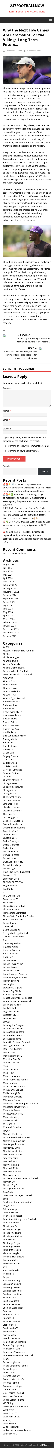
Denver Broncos (11, 851)
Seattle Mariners (11, 1300)
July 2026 (7, 567)
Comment (8, 388)
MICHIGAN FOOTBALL (14, 1086)
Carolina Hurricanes (12, 769)
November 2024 (11, 591)
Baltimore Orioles (11, 701)
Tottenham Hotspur (12, 1386)
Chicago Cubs (9, 793)
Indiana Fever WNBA (13, 963)
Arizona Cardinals (11, 664)
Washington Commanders (15, 1406)
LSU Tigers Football (12, 1048)
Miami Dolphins (10, 1069)
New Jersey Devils (11, 1147)
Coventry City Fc (11, 831)
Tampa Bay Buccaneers (14, 1341)
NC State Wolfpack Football (16, 1137)
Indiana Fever (9, 960)
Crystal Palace (10, 837)
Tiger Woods (9, 1372)
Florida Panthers (11, 909)
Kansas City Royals (12, 994)
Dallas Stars (9, 848)
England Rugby (10, 885)
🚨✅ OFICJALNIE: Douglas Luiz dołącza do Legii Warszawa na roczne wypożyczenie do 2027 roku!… (26, 525)
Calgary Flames (10, 756)
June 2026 (8, 571)
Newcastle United (11, 1175)
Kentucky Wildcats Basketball (17, 1001)
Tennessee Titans (11, 1348)
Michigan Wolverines (13, 1089)
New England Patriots (13, 1144)
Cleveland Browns (11, 807)
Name (6, 410)
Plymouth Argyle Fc (12, 1253)
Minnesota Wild (10, 1120)
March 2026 (9, 581)
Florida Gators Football (14, 906)
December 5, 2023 (14, 50)
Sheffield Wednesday (13, 1307)
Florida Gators (10, 902)
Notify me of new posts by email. (23, 450)
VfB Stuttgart (9, 1403)
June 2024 (8, 608)
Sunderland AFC (10, 1328)
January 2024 (9, 625)
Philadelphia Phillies (12, 1236)
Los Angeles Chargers (13, 1025)
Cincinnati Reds (10, 803)
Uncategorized (10, 1389)
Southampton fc (11, 1314)
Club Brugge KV (10, 817)
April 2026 (8, 578)
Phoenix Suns (9, 1239)
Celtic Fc (7, 776)
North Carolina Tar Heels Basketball (20, 1178)
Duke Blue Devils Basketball (16, 871)
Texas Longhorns (11, 1362)
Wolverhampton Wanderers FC (18, 1430)
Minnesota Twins (11, 1110)
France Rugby (9, 923)
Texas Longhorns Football (15, 1365)
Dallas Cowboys (11, 841)
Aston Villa (8, 677)
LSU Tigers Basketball (13, 1045)
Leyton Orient (9, 1018)
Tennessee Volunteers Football (18, 1355)
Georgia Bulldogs (11, 929)
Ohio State (8, 1192)
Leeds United (9, 1008)
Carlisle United (10, 762)
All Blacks (7, 654)
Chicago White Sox (12, 796)
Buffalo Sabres (10, 746)
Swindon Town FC (12, 1338)
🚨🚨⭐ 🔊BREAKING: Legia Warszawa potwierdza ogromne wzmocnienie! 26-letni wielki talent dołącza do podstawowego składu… (27, 488)
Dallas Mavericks (11, 844)
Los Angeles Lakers (12, 1035)
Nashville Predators (12, 1134)
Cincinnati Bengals (12, 800)
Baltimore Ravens (11, 705)
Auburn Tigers (9, 694)
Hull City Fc (8, 957)
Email (6, 419)
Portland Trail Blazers (13, 1256)
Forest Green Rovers (13, 919)
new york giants (10, 1157)
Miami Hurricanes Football (15, 1079)
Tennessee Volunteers (14, 1352)
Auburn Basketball (12, 691)
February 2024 (10, 622)
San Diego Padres (11, 1287)
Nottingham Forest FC (14, 1188)
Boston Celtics (10, 722)
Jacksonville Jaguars (12, 987)
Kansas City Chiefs (12, 991)
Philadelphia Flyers (12, 1232)
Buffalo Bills (9, 742)
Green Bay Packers (12, 943)
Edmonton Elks (10, 875)
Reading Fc (8, 1273)
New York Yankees (12, 1171)
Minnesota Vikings (12, 1117)
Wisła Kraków (9, 1423)
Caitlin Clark (8, 752)
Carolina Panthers (11, 773)
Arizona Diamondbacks (14, 667)
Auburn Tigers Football (14, 698)
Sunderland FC (10, 1331)
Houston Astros (10, 946)
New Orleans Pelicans (13, 1151)
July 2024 (7, 605)
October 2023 (9, 636)
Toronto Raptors (11, 1382)
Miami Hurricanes (11, 1076)
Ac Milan (7, 647)
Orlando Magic (10, 1209)
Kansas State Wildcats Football (18, 997)
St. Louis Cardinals (12, 1321)
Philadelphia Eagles (12, 1229)
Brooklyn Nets (10, 739)
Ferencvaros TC (10, 899)
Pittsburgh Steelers (12, 1249)
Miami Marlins (10, 1083)
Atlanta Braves (10, 681)
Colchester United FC (13, 820)
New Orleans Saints (12, 1154)
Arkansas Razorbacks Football (17, 674)
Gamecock (8, 926)
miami (6, 1065)
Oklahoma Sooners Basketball (17, 1202)
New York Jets (10, 1161)
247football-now (33, 50)
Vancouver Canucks (12, 1396)
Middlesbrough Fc (11, 1093)
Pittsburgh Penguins (12, 1243)
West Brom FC (10, 1413)
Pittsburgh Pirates (11, 1246)
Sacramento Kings (12, 1280)
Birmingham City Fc (12, 711)
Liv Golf (6, 1021)
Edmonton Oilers (11, 878)
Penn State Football (12, 1215)
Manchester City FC (12, 1055)
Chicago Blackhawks (13, 786)
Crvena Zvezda (10, 834)
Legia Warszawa (11, 1011)
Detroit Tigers (9, 868)
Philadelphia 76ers (12, 1226)
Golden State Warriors (13, 936)
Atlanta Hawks (10, 688)
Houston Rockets (11, 950)
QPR (5, 1266)
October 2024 (9, 595)
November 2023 (11, 632)
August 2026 (9, 564)
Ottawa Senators (11, 1212)
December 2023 (11, 629)
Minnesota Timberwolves (15, 1106)
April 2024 (8, 615)
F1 (4, 892)
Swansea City (9, 1334)
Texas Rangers (10, 1369)
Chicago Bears (10, 783)
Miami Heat (8, 1072)
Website (7, 428)
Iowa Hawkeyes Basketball (16, 974)
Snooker (7, 1311)
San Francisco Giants (13, 1294)
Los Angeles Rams (12, 1038)
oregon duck (9, 1205)
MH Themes (45, 1445)
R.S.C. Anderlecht (11, 1270)
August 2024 (9, 602)
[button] (49, 20)
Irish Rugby (8, 984)
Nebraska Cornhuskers (14, 1140)
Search (6, 466)
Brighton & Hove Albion (14, 735)
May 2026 (8, 574)
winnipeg (7, 1420)
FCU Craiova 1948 (11, 895)
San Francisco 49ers (12, 1290)
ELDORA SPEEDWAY (13, 882)
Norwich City (9, 1181)
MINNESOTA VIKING (13, 1113)
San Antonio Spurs (12, 1283)
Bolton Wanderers (12, 715)
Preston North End (12, 1263)
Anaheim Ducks (10, 660)
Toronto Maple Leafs (13, 1379)
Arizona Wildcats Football (15, 671)
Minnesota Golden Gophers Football (20, 1103)
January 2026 (9, 588)
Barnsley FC (9, 708)
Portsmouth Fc (10, 1260)
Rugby (6, 1277)
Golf (5, 940)
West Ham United (11, 1416)
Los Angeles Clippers (13, 1028)
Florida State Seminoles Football (18, 916)
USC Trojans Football (13, 1392)
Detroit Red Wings (12, 865)
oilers (5, 1198)
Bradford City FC (11, 732)
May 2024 (8, 612)
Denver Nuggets (11, 854)
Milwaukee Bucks (11, 1100)
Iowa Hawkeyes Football (15, 977)
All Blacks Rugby (11, 657)
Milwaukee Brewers (12, 1096)
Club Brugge (9, 814)
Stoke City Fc (9, 1324)
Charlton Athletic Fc (12, 779)
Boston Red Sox (11, 725)
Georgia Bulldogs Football (15, 933)
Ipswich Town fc (11, 980)
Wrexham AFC (10, 1433)
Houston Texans (11, 953)
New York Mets (10, 1168)
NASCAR (7, 1130)
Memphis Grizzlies (12, 1062)
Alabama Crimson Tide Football (18, 650)
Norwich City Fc (10, 1185)
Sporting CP (8, 1317)
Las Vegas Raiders (12, 1004)
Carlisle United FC (11, 766)
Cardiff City (8, 759)
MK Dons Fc (9, 1123)
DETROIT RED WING (13, 861)
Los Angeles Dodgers (13, 1031)
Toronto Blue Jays (12, 1375)
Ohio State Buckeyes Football (17, 1195)
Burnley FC (8, 749)
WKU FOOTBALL (11, 1426)
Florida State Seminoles (14, 912)
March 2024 (9, 619)
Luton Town (9, 1052)
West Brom (8, 1409)
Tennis (6, 1358)
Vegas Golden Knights (13, 1399)
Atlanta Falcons (10, 684)
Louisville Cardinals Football (16, 1042)
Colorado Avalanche (12, 824)
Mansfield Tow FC (12, 1059)
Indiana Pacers (10, 967)
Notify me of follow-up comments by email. (28, 445)
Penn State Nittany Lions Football (19, 1219)
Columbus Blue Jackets (14, 827)
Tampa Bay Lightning (13, 1345)
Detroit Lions (9, 858)
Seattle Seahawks (11, 1304)
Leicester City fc (10, 1014)
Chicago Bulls (9, 790)
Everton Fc (8, 888)
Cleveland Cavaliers (12, 810)
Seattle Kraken (10, 1297)
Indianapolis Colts (11, 970)
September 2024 (11, 598)
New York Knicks (11, 1164)
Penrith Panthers (11, 1222)
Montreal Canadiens (12, 1127)
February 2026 (10, 584)
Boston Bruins (10, 718)
